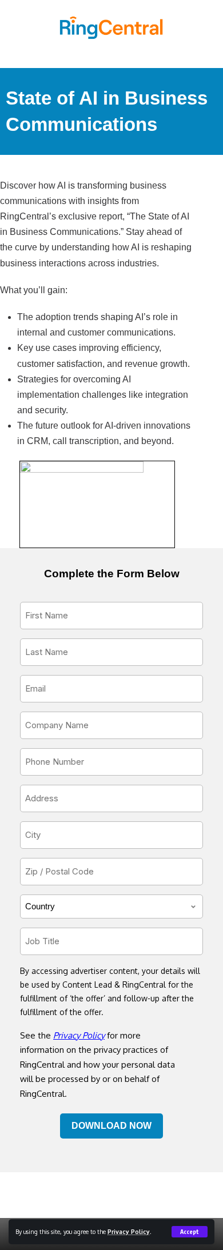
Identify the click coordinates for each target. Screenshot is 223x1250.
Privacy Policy (128, 1231)
